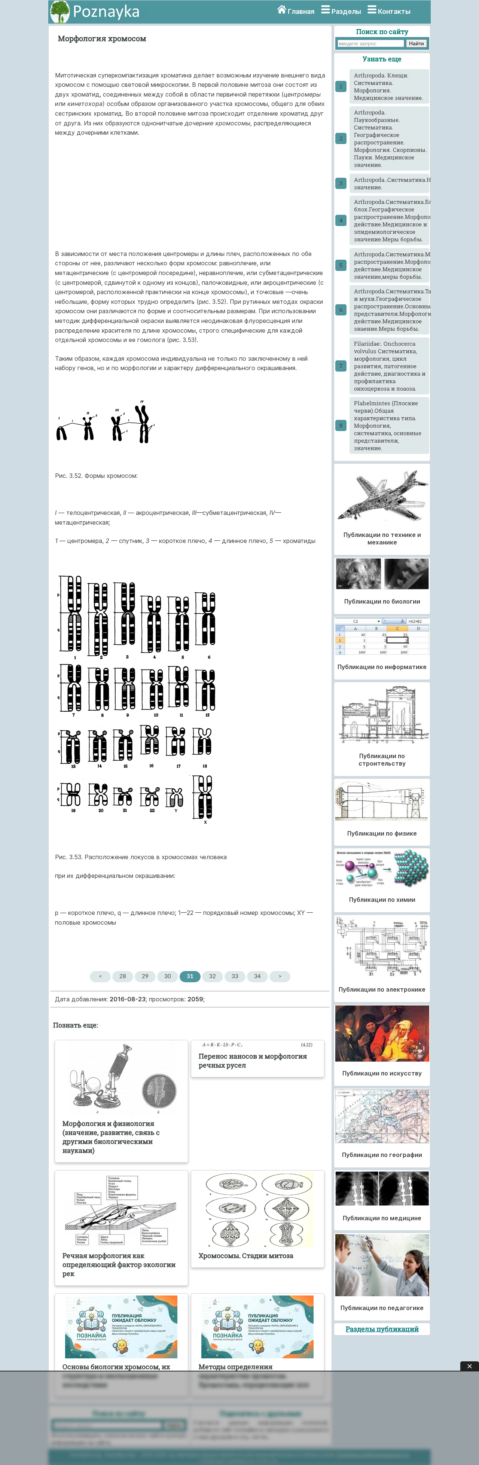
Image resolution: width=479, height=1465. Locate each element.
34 (257, 976)
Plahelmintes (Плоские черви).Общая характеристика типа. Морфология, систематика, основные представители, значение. (387, 425)
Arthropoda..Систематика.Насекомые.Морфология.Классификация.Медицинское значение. (391, 183)
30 (167, 976)
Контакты (394, 11)
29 (145, 976)
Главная (301, 11)
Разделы (346, 11)
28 (122, 976)
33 (235, 976)
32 (212, 976)
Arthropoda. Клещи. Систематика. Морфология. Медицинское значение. (388, 86)
